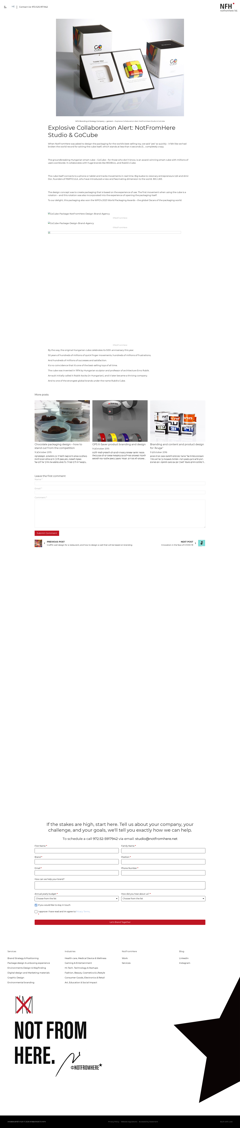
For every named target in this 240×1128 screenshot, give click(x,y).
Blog (181, 951)
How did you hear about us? (136, 894)
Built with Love (226, 1122)
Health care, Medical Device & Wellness (85, 958)
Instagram (184, 963)
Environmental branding (21, 982)
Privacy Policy (113, 1122)
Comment (41, 497)
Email (38, 868)
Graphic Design (16, 977)
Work (125, 958)
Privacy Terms (83, 911)
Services (126, 963)
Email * (38, 488)
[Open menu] (5, 7)
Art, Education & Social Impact (81, 982)
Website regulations (129, 1122)
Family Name (128, 846)
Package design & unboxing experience (29, 963)
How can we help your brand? (49, 879)
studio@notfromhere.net (156, 839)
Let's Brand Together (120, 922)
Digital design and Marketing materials (29, 973)
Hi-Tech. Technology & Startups (81, 968)
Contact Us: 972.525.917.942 (33, 7)
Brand (38, 857)
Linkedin (184, 958)
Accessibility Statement (148, 1122)
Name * (38, 479)
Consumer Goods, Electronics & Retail (85, 977)
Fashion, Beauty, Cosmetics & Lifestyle (85, 973)
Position (126, 857)
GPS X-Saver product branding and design (119, 444)
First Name (41, 846)
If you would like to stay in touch (54, 905)
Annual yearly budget (46, 894)
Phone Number (129, 868)
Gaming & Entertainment (78, 963)
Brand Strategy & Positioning (23, 958)
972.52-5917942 (105, 839)
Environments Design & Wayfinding (27, 968)
